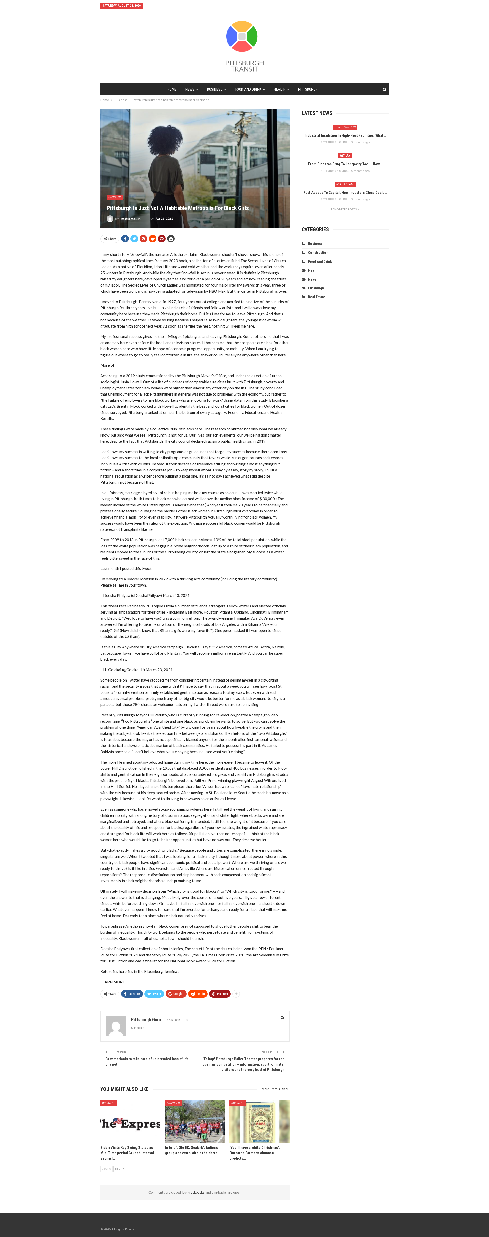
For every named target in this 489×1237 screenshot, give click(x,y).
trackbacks (196, 1192)
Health (280, 89)
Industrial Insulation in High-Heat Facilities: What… (345, 135)
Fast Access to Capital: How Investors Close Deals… (345, 192)
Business (215, 89)
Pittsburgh (308, 89)
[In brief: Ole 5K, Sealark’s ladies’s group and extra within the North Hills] (195, 1121)
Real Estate (345, 184)
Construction (345, 127)
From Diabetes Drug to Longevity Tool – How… (345, 164)
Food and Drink (248, 89)
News (190, 89)
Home (172, 89)
